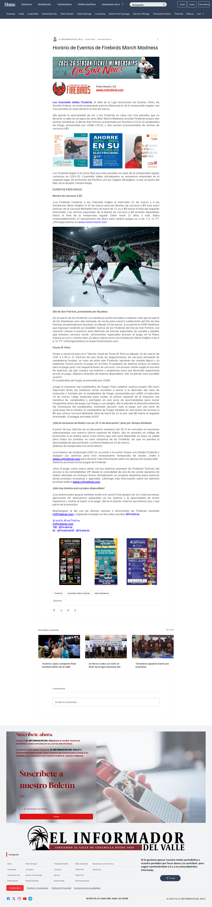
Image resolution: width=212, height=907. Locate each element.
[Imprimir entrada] (75, 610)
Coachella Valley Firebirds (78, 593)
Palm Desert (12, 880)
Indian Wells (59, 880)
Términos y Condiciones (37, 888)
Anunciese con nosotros (103, 863)
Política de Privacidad (61, 888)
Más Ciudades (81, 863)
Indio (9, 863)
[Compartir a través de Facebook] (54, 610)
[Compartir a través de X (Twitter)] (61, 610)
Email (23, 796)
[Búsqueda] (164, 4)
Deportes (57, 600)
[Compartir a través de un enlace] (68, 610)
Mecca (57, 875)
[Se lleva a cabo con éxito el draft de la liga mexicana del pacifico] (106, 646)
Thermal (57, 869)
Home (10, 4)
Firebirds (58, 593)
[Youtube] (25, 899)
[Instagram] (19, 899)
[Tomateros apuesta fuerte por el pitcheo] (153, 646)
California (79, 869)
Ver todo (170, 629)
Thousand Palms (61, 863)
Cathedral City (13, 875)
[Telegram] (30, 899)
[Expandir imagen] (84, 137)
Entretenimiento (82, 880)
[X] (14, 899)
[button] (21, 13)
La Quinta (29, 869)
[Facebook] (8, 899)
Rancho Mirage (32, 880)
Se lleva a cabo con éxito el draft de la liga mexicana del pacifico (104, 665)
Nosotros (97, 869)
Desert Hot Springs (33, 875)
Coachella (11, 869)
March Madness (102, 593)
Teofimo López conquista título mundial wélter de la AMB (59, 665)
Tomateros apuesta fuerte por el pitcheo (152, 665)
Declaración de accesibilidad (87, 888)
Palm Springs (31, 863)
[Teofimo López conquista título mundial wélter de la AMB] (59, 646)
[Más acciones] (157, 39)
